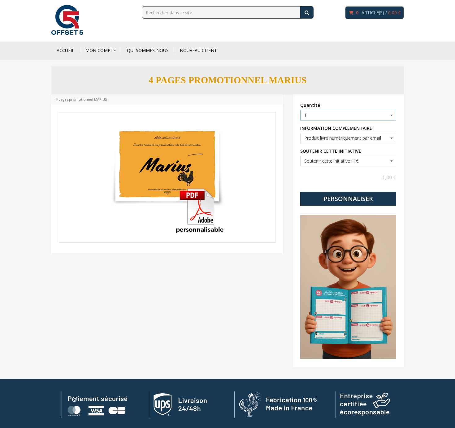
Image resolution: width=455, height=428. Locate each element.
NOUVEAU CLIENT (198, 50)
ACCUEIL (65, 50)
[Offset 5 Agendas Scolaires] (67, 20)
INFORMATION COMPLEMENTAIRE (336, 128)
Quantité (310, 105)
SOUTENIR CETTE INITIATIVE (330, 151)
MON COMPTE (100, 50)
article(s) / (378, 12)
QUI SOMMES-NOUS (148, 50)
